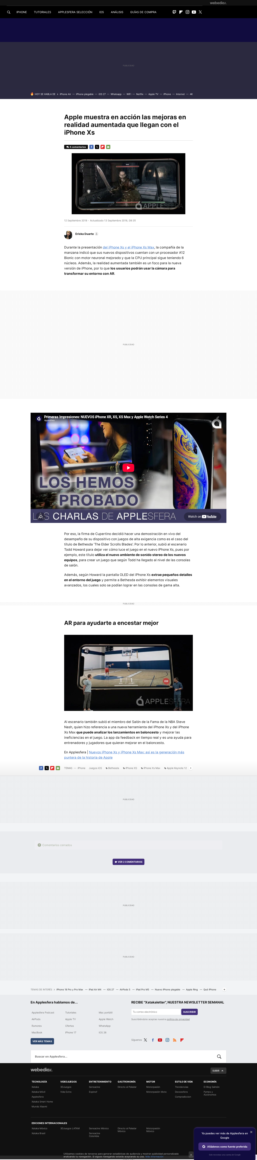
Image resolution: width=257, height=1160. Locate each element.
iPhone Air (65, 94)
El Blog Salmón (212, 1086)
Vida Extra (65, 1091)
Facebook (91, 147)
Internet (180, 94)
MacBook (37, 1032)
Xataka (35, 1086)
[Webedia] (218, 3)
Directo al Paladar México (127, 1130)
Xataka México (39, 1128)
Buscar (219, 1056)
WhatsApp (105, 1025)
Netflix (139, 94)
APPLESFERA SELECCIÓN (75, 12)
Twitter (200, 12)
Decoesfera (181, 1091)
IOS (101, 12)
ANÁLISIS (117, 12)
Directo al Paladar (127, 1086)
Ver (130, 861)
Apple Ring (192, 989)
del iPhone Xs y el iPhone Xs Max (128, 247)
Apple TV (153, 94)
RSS (174, 1039)
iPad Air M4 (95, 989)
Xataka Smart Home (42, 1101)
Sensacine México (99, 1128)
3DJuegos (65, 1086)
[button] (86, 234)
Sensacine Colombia (94, 1134)
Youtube (194, 12)
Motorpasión (153, 1086)
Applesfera (38, 1096)
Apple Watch (106, 1019)
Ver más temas (42, 1041)
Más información (154, 1156)
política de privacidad (178, 1019)
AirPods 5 (125, 989)
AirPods (36, 1019)
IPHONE (21, 12)
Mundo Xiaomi (39, 1106)
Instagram (187, 12)
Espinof (93, 1091)
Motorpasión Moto (156, 1091)
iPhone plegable (85, 94)
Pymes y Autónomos (210, 1093)
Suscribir (189, 1011)
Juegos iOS (95, 768)
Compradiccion (183, 1096)
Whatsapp (116, 94)
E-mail (108, 147)
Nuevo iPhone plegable (168, 989)
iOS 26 (102, 1032)
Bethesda (113, 768)
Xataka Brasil (38, 1133)
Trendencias (181, 1086)
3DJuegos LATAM (70, 1128)
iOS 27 (102, 94)
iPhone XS (131, 768)
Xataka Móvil (38, 1091)
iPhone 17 (70, 1032)
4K (191, 94)
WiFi (129, 94)
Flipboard (181, 12)
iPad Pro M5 (143, 989)
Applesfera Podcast (43, 1012)
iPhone (167, 94)
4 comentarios (78, 147)
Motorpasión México (153, 1130)
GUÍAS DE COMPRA (143, 12)
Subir (215, 1070)
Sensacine (94, 1086)
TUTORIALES (42, 12)
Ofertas (69, 1025)
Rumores (37, 1025)
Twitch (174, 12)
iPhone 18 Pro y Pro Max (70, 989)
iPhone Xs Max (152, 768)
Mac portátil (105, 1012)
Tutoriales (70, 1012)
